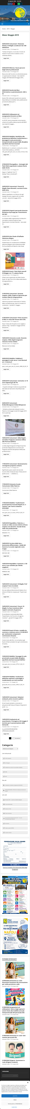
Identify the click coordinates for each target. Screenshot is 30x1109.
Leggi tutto (6, 59)
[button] (28, 1082)
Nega (15, 1100)
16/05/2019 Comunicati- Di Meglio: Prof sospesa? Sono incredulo (14, 585)
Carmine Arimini (5, 145)
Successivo (17, 738)
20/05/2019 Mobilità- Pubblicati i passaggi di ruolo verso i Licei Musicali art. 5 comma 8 (14, 360)
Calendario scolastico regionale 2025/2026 (13, 785)
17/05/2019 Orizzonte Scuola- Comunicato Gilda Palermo (11, 485)
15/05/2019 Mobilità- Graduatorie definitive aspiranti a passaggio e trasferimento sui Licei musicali (13, 678)
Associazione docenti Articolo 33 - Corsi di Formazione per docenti (13, 818)
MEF (6, 776)
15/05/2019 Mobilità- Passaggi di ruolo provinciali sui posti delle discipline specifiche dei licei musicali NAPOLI (14, 658)
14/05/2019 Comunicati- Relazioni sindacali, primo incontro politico (13, 698)
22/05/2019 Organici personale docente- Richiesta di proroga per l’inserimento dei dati (15, 212)
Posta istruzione (8, 813)
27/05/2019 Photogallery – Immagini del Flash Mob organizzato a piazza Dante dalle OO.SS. (15, 166)
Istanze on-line (8, 808)
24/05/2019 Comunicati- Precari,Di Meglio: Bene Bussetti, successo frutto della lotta (14, 188)
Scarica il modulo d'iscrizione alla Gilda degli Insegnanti (15, 868)
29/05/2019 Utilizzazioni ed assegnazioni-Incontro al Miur (12, 115)
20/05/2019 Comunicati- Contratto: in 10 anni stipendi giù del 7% (15, 381)
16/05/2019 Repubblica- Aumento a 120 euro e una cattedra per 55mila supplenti (14, 565)
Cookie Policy (14, 1107)
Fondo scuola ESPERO (9, 828)
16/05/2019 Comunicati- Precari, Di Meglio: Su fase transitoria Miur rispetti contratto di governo (13, 608)
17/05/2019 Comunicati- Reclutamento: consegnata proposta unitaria (14, 464)
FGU (20, 19)
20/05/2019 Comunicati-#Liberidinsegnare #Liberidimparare (14, 404)
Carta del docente (8, 804)
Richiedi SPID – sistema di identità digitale (13, 799)
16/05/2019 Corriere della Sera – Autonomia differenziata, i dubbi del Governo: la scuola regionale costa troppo (14, 546)
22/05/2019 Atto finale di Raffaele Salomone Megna (13, 237)
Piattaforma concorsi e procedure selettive (13, 767)
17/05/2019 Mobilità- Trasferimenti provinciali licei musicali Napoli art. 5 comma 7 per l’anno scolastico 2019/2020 (14, 505)
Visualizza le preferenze (15, 1103)
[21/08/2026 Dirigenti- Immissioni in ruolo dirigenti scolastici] (15, 1050)
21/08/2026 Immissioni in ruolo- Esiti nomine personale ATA (13, 1036)
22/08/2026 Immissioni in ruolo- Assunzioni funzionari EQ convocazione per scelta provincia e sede (15, 982)
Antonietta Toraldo (6, 49)
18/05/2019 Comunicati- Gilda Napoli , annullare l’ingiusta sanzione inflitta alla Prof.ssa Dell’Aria (15, 427)
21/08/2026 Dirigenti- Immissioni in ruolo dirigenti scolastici (13, 1061)
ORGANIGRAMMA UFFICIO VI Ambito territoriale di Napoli (15, 790)
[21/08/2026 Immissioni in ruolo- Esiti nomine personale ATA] (15, 1025)
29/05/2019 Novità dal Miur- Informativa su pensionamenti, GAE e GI (14, 92)
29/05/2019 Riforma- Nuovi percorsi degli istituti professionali (13, 69)
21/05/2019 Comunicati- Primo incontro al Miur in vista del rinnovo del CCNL (14, 318)
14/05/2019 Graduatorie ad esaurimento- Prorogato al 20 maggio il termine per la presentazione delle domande (15, 722)
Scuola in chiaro (8, 832)
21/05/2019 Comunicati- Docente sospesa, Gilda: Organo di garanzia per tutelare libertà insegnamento (14, 295)
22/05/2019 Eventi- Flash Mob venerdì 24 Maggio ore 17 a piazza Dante (15, 261)
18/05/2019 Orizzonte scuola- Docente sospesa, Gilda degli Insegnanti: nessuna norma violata (14, 339)
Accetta (15, 1096)
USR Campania (8, 758)
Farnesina (7, 823)
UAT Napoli (7, 763)
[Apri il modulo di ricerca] (28, 24)
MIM (6, 772)
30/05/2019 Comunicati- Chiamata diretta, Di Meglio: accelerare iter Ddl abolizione (14, 45)
